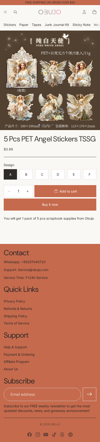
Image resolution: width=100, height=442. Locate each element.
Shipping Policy (15, 316)
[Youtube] (46, 434)
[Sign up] (89, 394)
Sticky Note (81, 25)
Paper (23, 25)
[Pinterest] (70, 434)
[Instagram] (37, 434)
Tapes (36, 25)
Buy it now (50, 204)
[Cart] (94, 12)
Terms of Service (16, 323)
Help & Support (15, 347)
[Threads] (62, 434)
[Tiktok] (54, 434)
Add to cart (68, 191)
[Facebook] (29, 434)
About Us (11, 369)
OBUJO (55, 424)
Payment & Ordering (19, 354)
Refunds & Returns (18, 309)
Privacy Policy (14, 301)
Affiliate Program (16, 362)
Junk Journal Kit (57, 25)
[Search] (15, 12)
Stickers (9, 25)
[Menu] (5, 12)
